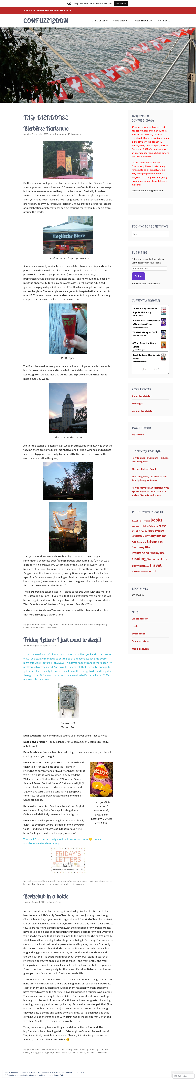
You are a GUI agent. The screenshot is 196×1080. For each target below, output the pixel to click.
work (66, 884)
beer (32, 624)
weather (136, 571)
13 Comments (78, 884)
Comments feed (140, 641)
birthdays (44, 881)
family (96, 881)
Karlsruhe (62, 134)
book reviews (143, 521)
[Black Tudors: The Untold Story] (163, 360)
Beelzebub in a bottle (45, 896)
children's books (149, 526)
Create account (140, 618)
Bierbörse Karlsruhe (46, 128)
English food (87, 881)
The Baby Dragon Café (144, 332)
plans (49, 1052)
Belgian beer (53, 624)
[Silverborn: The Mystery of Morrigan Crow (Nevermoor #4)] (163, 325)
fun (81, 624)
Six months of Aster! (143, 410)
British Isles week (58, 881)
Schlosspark (29, 627)
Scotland (65, 1052)
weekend (40, 627)
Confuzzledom (45, 20)
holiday (26, 1052)
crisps (78, 881)
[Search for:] (150, 234)
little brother (38, 884)
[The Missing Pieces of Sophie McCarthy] (163, 314)
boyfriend (136, 526)
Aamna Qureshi (140, 335)
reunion (56, 1052)
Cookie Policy (59, 1075)
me (60, 902)
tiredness (49, 884)
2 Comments (103, 1052)
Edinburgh (84, 1049)
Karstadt (27, 884)
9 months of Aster (142, 395)
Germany (149, 535)
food (151, 530)
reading (139, 558)
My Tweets (138, 434)
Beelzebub (35, 1049)
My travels (164, 20)
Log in (135, 626)
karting (34, 1052)
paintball (42, 1052)
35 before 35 (98, 20)
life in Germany (74, 134)
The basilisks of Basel (144, 469)
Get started (121, 3)
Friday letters (106, 881)
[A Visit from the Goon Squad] (163, 348)
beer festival (41, 624)
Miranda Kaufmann (141, 361)
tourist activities (77, 1052)
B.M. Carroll (138, 315)
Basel (134, 521)
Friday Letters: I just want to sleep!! (62, 639)
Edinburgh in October (99, 1049)
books (157, 519)
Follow (138, 276)
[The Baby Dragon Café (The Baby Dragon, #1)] (163, 337)
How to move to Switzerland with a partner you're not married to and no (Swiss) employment (150, 491)
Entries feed (138, 633)
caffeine (70, 881)
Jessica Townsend (141, 327)
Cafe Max (59, 1049)
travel (156, 565)
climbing (68, 1049)
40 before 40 (120, 20)
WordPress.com (140, 648)
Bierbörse (64, 624)
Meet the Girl (142, 20)
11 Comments (53, 627)
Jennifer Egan (139, 350)
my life (160, 552)
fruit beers (74, 624)
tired (147, 566)
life (55, 645)
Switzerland (154, 559)
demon (76, 1049)
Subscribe (139, 252)
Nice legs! (137, 403)
